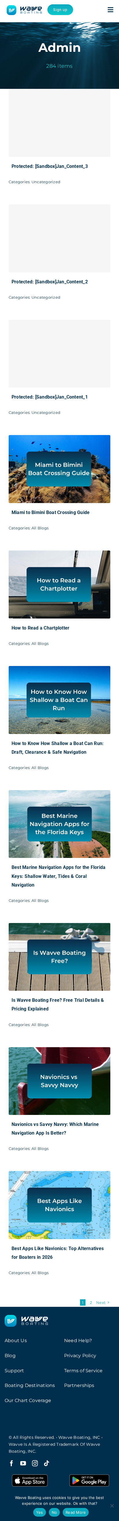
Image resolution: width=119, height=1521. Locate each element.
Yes (39, 1512)
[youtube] (23, 1463)
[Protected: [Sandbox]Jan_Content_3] (59, 123)
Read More (76, 1512)
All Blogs (40, 528)
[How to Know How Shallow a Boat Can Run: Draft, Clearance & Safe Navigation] (59, 670)
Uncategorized (45, 181)
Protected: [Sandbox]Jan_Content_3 (50, 166)
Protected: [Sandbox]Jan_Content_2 (50, 282)
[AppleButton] (30, 1474)
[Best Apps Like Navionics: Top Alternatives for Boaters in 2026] (59, 1175)
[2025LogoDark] (24, 7)
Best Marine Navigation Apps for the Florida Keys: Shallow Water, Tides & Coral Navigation (58, 876)
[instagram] (35, 1463)
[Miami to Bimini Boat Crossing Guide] (59, 439)
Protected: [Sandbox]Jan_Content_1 (50, 397)
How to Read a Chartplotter (40, 628)
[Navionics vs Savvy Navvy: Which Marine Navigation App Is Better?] (59, 1051)
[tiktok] (46, 1463)
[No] (112, 1506)
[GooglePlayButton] (89, 1474)
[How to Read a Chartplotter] (59, 554)
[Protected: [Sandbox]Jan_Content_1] (59, 354)
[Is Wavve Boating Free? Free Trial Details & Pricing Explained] (59, 927)
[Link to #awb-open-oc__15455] (110, 9)
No (54, 1512)
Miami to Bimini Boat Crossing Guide (51, 512)
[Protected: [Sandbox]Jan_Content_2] (59, 238)
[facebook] (11, 1463)
